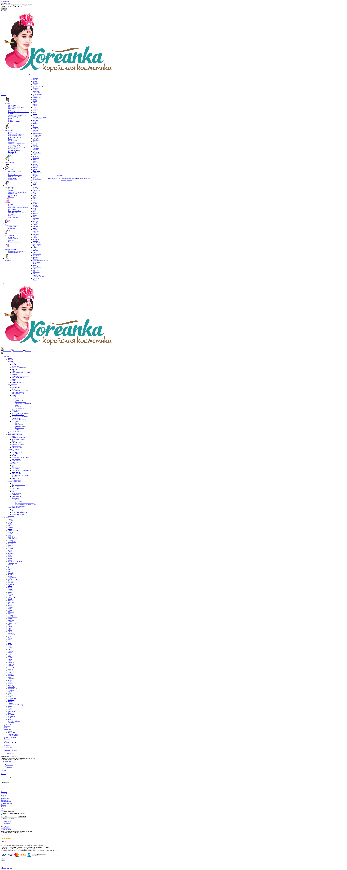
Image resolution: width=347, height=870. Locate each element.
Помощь (3, 806)
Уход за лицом (16, 387)
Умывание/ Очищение (18, 437)
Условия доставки (6, 803)
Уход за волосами (17, 452)
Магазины (4, 797)
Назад (10, 358)
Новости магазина (8, 815)
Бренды (10, 520)
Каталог (10, 359)
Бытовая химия (16, 493)
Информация (5, 798)
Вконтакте (10, 765)
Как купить (11, 732)
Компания (4, 792)
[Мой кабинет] (2, 353)
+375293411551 (5, 1)
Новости (3, 795)
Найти (3, 860)
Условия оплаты (6, 801)
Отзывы (3, 805)
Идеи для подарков (17, 511)
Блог (2, 808)
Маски (17, 398)
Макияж (14, 364)
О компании (4, 793)
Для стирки (18, 501)
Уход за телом (16, 467)
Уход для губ (19, 424)
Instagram (9, 767)
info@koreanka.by (8, 761)
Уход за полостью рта (18, 485)
